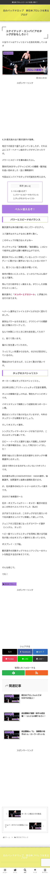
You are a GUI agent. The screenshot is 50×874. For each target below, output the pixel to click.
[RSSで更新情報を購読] (36, 672)
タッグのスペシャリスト (25, 198)
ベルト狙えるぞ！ (20, 191)
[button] (40, 659)
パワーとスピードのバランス (26, 194)
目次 (21, 185)
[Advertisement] (25, 110)
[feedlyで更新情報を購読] (13, 672)
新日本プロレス (10, 584)
